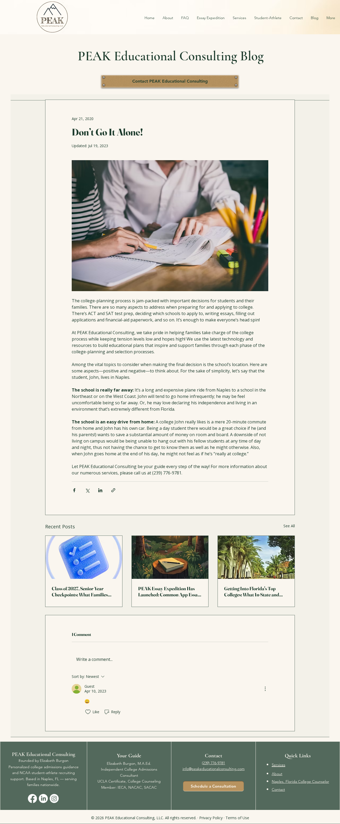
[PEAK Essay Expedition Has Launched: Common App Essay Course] (170, 557)
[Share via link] (113, 490)
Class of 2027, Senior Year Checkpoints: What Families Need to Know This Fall (80, 591)
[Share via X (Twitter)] (87, 490)
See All (289, 525)
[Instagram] (54, 798)
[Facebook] (32, 798)
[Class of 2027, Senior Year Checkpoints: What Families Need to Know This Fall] (83, 557)
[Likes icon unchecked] (87, 712)
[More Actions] (265, 689)
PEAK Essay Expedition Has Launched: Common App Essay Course (169, 591)
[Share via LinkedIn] (100, 490)
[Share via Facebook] (74, 490)
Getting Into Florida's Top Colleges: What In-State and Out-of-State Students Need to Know (253, 591)
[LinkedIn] (43, 798)
